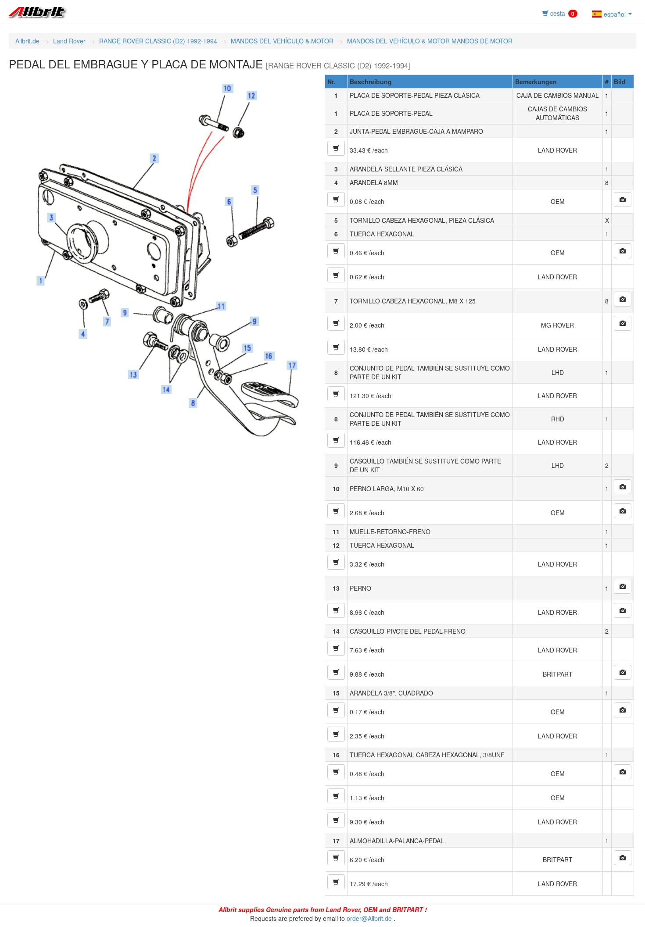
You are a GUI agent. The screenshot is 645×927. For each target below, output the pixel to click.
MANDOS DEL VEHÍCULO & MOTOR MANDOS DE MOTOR (429, 40)
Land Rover (69, 40)
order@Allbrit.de (369, 918)
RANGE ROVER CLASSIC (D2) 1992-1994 (158, 40)
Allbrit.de (27, 40)
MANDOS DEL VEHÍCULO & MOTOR (282, 40)
